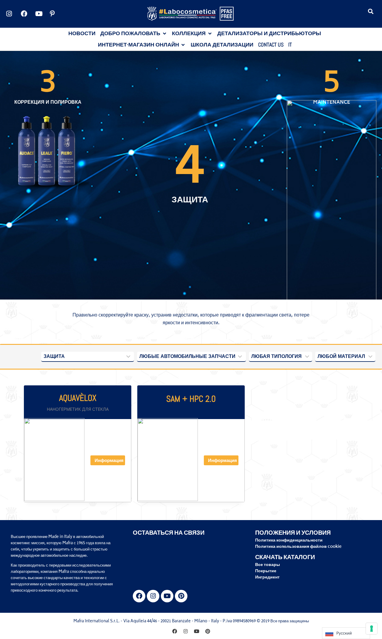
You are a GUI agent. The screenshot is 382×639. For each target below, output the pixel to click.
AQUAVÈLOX (77, 398)
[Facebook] (139, 596)
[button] (371, 11)
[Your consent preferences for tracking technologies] (371, 628)
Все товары (267, 565)
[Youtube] (167, 596)
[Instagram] (153, 596)
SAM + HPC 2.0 (191, 398)
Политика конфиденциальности (289, 540)
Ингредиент (267, 577)
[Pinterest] (181, 596)
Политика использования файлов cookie (298, 546)
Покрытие (265, 571)
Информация (109, 461)
